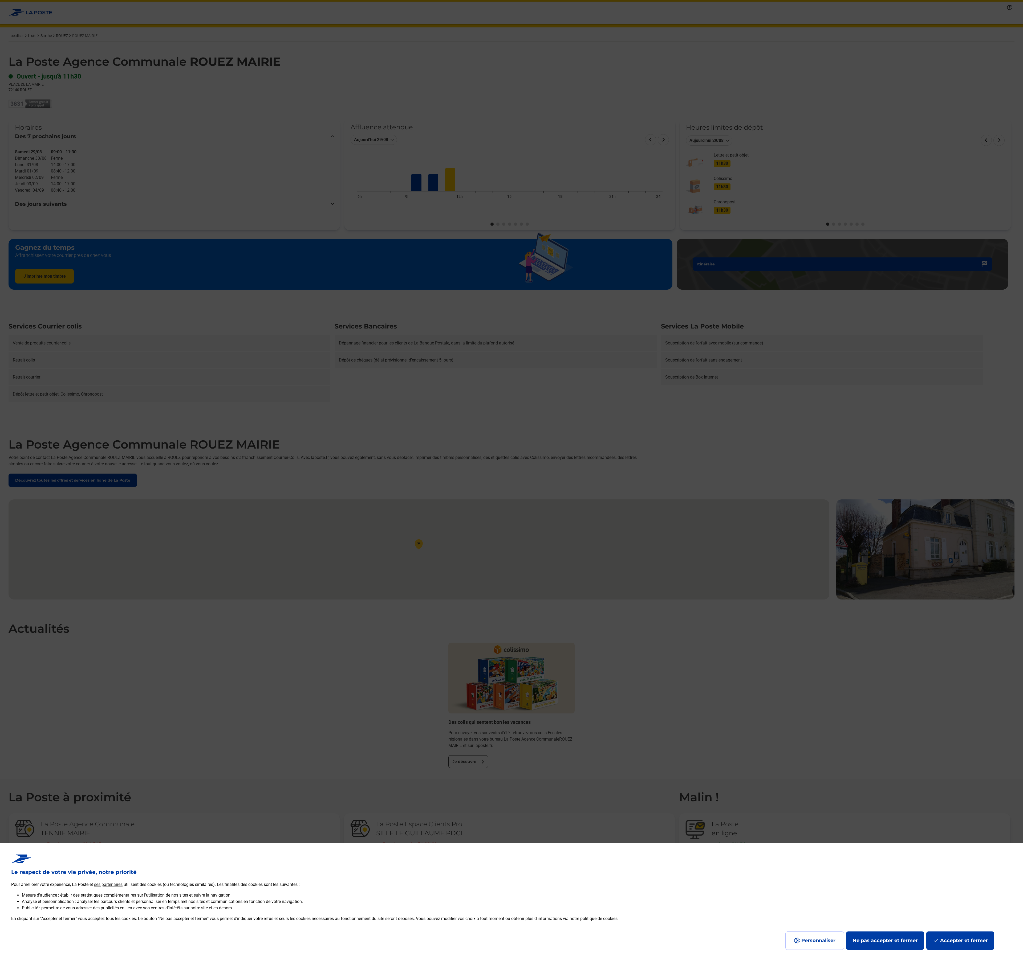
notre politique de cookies (594, 918)
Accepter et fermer (964, 940)
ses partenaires (108, 884)
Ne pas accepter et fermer (885, 940)
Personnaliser (818, 940)
